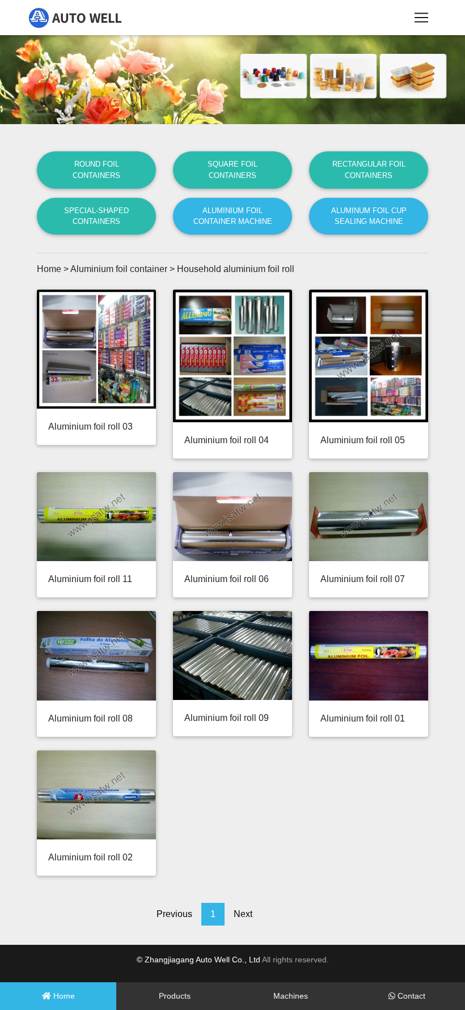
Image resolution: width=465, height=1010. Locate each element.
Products (175, 995)
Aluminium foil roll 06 (226, 579)
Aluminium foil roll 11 (90, 579)
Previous (174, 914)
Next (243, 914)
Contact (410, 995)
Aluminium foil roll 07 (362, 579)
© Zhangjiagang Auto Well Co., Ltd (198, 959)
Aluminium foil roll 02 (90, 857)
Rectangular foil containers (368, 169)
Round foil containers (96, 169)
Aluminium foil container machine (232, 216)
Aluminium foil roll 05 (362, 440)
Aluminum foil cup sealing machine (369, 216)
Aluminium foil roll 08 (90, 718)
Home (49, 269)
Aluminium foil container (118, 269)
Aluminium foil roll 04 (226, 440)
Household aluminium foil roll (235, 269)
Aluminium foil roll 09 (226, 718)
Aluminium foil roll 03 (90, 426)
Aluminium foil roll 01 (362, 718)
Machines (290, 995)
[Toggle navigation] (421, 17)
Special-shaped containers (96, 216)
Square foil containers (232, 169)
